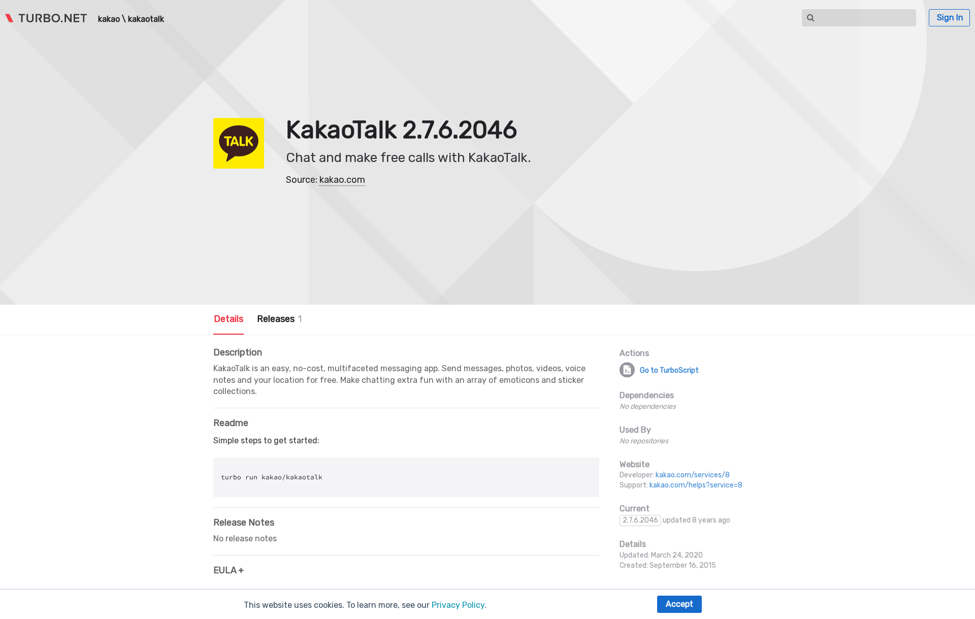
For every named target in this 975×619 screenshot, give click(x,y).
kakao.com (342, 179)
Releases (279, 318)
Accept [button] (679, 604)
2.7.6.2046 (640, 520)
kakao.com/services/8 (693, 475)
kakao (109, 19)
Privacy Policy (458, 605)
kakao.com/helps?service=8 (695, 485)
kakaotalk (146, 19)
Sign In (950, 17)
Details (228, 318)
